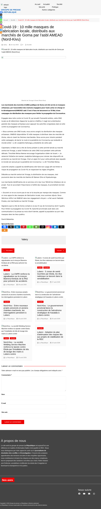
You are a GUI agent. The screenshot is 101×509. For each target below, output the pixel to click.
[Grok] (42, 226)
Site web (4, 412)
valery (5, 44)
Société (59, 4)
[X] (11, 226)
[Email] (36, 226)
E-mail (3, 403)
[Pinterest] (24, 226)
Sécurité (42, 7)
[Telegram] (1, 30)
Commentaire (6, 375)
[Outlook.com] (55, 226)
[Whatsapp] (30, 226)
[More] (5, 230)
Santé (40, 267)
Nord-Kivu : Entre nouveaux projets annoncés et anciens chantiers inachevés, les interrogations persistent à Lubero (16, 310)
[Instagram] (49, 226)
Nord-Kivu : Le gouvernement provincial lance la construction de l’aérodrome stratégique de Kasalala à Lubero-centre (50, 310)
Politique (55, 7)
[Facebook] (5, 226)
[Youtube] (84, 494)
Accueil (37, 4)
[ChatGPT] (61, 226)
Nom (3, 394)
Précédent (9, 250)
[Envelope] (89, 494)
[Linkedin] (17, 226)
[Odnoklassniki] (1, 27)
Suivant (59, 250)
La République (9, 284)
